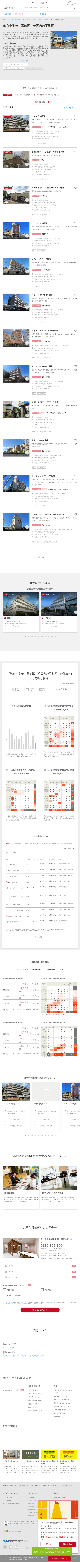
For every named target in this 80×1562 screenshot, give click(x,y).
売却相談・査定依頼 (16, 1126)
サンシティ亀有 (54, 131)
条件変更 (43, 14)
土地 (61, 969)
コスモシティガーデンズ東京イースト (61, 529)
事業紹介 (31, 1506)
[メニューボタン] (4, 3)
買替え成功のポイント (61, 1406)
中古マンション (22, 969)
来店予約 (48, 1290)
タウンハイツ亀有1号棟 (57, 381)
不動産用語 (57, 1416)
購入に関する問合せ (10, 1426)
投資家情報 (31, 1509)
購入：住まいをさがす (17, 1378)
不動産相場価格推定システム (64, 1410)
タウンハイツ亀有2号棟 (57, 310)
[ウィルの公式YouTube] (11, 1547)
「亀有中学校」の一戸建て (13, 68)
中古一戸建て (50, 969)
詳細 (71, 1239)
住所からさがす (33, 1390)
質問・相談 (10, 1290)
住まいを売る (7, 1500)
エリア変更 (7, 14)
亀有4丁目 (16, 1356)
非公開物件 (32, 1557)
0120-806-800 (52, 1245)
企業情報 (31, 1503)
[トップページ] (35, 3)
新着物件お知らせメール (62, 1396)
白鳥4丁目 (44, 1356)
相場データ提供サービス (62, 1399)
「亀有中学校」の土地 (33, 68)
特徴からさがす (33, 1404)
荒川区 (12, 1347)
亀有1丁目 (7, 1356)
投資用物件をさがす (35, 1400)
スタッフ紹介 (32, 1500)
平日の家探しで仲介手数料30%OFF (63, 1391)
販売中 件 (16, 1120)
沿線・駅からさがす (35, 1393)
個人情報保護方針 (48, 1302)
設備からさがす (33, 1407)
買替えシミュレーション (62, 1403)
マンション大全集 (24, 1548)
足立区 (5, 1347)
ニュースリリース (33, 1512)
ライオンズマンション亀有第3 (59, 345)
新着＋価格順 (68, 108)
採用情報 (31, 1515)
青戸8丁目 (35, 1356)
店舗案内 (31, 1497)
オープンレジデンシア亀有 (57, 494)
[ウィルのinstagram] (16, 1547)
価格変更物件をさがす (36, 1410)
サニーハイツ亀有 (55, 238)
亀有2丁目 (26, 1356)
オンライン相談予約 (14, 1295)
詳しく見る (67, 1544)
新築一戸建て (36, 969)
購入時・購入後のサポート (63, 1413)
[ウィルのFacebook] (5, 1547)
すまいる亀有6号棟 (55, 455)
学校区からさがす (34, 1397)
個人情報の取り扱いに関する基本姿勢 (16, 1303)
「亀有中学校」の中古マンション (15, 64)
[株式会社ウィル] (4, 20)
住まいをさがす (7, 1497)
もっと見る (39, 937)
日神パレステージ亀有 (56, 274)
